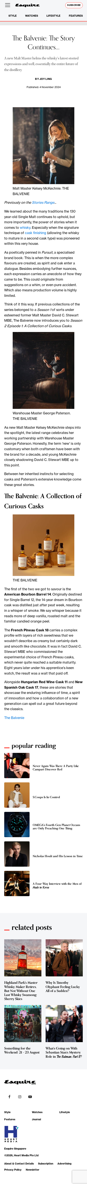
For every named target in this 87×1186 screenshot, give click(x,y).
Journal (36, 1119)
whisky (25, 227)
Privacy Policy (13, 1169)
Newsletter (32, 1169)
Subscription (45, 1163)
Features (76, 15)
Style (12, 15)
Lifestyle (53, 15)
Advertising (64, 1163)
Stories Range (43, 202)
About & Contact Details (19, 1163)
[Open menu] (8, 5)
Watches (31, 15)
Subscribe (74, 5)
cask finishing (35, 233)
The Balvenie (14, 718)
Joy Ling (45, 78)
